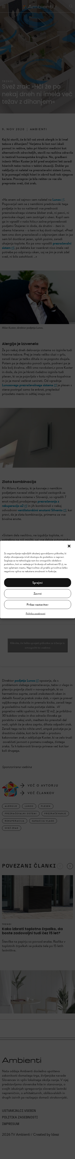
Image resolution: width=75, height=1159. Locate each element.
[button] (69, 546)
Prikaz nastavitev (37, 604)
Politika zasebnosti (35, 613)
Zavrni (38, 593)
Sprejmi (37, 582)
